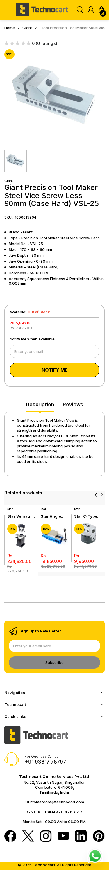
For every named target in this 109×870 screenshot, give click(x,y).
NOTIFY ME (55, 370)
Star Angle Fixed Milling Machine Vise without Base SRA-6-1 (54, 516)
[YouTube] (63, 836)
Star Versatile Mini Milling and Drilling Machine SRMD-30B (20, 516)
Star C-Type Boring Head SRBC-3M (86, 516)
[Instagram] (46, 836)
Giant (8, 181)
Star (10, 509)
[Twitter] (28, 836)
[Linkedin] (81, 836)
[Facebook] (10, 836)
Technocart (44, 864)
